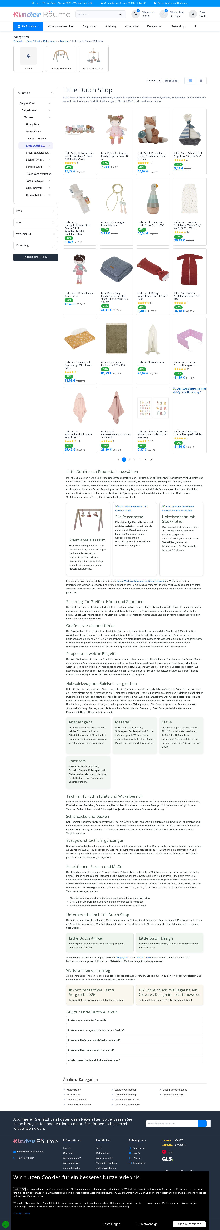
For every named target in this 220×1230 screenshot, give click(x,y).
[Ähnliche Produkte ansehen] (94, 129)
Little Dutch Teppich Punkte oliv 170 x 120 (113, 364)
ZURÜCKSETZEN (35, 257)
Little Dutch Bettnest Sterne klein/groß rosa (186, 364)
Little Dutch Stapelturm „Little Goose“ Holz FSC (151, 224)
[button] (173, 80)
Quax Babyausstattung (175, 1089)
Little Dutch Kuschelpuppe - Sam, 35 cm (80, 295)
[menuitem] (28, 26)
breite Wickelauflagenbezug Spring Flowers (140, 580)
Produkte (18, 41)
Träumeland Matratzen (126, 1099)
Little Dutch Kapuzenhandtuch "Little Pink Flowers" (78, 434)
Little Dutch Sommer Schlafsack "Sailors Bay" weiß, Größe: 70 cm (187, 225)
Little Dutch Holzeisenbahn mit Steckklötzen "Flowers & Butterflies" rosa (80, 156)
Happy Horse (124, 957)
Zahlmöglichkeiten (106, 1168)
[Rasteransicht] (190, 80)
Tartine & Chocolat (76, 1099)
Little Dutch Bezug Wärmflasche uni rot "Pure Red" (152, 296)
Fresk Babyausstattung (79, 1104)
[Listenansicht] (201, 80)
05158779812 (26, 1158)
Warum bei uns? (72, 1158)
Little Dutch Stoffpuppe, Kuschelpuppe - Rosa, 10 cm (115, 156)
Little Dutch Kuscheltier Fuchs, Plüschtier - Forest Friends (152, 156)
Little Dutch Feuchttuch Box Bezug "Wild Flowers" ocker (79, 365)
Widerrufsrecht (104, 1158)
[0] (135, 14)
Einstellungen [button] (111, 1224)
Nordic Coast (144, 957)
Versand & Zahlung (106, 1163)
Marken (64, 41)
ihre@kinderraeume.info (30, 1151)
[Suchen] (120, 14)
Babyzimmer (50, 41)
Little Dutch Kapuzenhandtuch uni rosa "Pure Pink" (116, 434)
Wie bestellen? (71, 1163)
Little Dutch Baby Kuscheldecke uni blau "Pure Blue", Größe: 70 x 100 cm (114, 297)
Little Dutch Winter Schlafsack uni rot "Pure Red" (187, 296)
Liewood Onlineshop (125, 1094)
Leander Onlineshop (125, 1089)
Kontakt (67, 1148)
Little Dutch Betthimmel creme (151, 364)
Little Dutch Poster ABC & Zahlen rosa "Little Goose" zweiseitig (152, 434)
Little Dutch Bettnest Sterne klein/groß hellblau (188, 433)
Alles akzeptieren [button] (189, 1224)
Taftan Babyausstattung (127, 1104)
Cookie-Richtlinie (22, 1213)
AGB (98, 1148)
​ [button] (202, 1123)
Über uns (68, 1153)
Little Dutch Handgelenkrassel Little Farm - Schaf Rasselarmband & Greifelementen (77, 228)
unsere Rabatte (71, 1168)
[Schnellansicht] (94, 113)
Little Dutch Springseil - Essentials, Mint (114, 224)
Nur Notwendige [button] (146, 1224)
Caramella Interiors (173, 1094)
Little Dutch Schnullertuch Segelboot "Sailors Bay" (188, 155)
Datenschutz (103, 1153)
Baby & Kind (33, 41)
